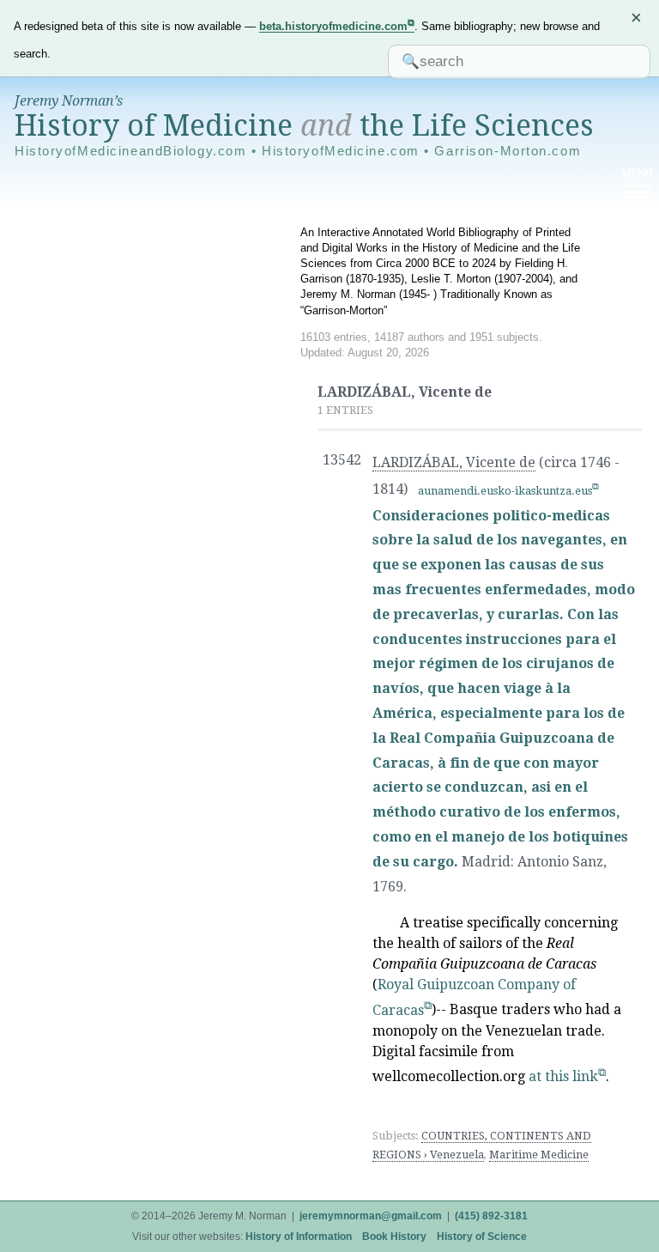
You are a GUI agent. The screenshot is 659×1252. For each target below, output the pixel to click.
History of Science (482, 1237)
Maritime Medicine (539, 1154)
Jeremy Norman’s (69, 101)
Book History (394, 1237)
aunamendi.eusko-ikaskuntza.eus (505, 490)
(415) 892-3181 (491, 1216)
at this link (563, 1076)
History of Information (298, 1237)
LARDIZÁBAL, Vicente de (453, 462)
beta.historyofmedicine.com (333, 26)
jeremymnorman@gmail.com (370, 1216)
